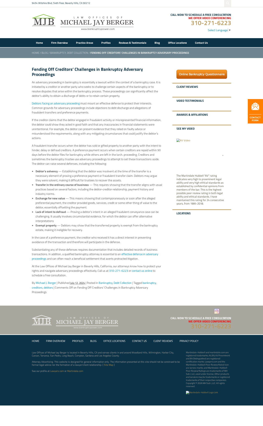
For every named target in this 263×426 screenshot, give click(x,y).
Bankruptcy (58, 53)
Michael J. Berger (46, 283)
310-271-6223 (211, 22)
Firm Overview (55, 341)
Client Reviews (163, 341)
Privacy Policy (189, 341)
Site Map (108, 365)
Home (35, 53)
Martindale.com (75, 371)
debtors (48, 287)
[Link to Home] (83, 21)
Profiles (77, 341)
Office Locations (114, 341)
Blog (45, 53)
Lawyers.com (57, 371)
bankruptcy (149, 283)
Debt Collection (77, 53)
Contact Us (139, 341)
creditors (37, 287)
